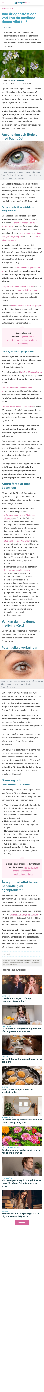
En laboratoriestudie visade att (17, 570)
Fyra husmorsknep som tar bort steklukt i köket (18, 1090)
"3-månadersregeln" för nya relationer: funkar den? (16, 999)
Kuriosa (5, 1056)
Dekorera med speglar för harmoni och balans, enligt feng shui (22, 1121)
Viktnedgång (7, 1178)
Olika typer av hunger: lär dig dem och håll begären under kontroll (21, 1030)
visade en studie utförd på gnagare (26, 305)
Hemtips (5, 1087)
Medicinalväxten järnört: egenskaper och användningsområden (25, 870)
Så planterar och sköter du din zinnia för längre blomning (21, 1151)
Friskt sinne (6, 1026)
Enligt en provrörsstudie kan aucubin (18, 286)
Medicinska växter (8, 9)
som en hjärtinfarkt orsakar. (27, 290)
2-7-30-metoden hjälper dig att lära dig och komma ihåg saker (20, 1215)
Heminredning (7, 1117)
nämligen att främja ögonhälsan (24, 914)
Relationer (6, 996)
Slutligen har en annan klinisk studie (17, 407)
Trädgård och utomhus (11, 1148)
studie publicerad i (17, 541)
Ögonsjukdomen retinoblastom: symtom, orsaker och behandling (23, 340)
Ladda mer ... (22, 1223)
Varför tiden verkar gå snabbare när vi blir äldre (22, 1060)
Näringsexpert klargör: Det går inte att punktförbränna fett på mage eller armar (22, 1183)
